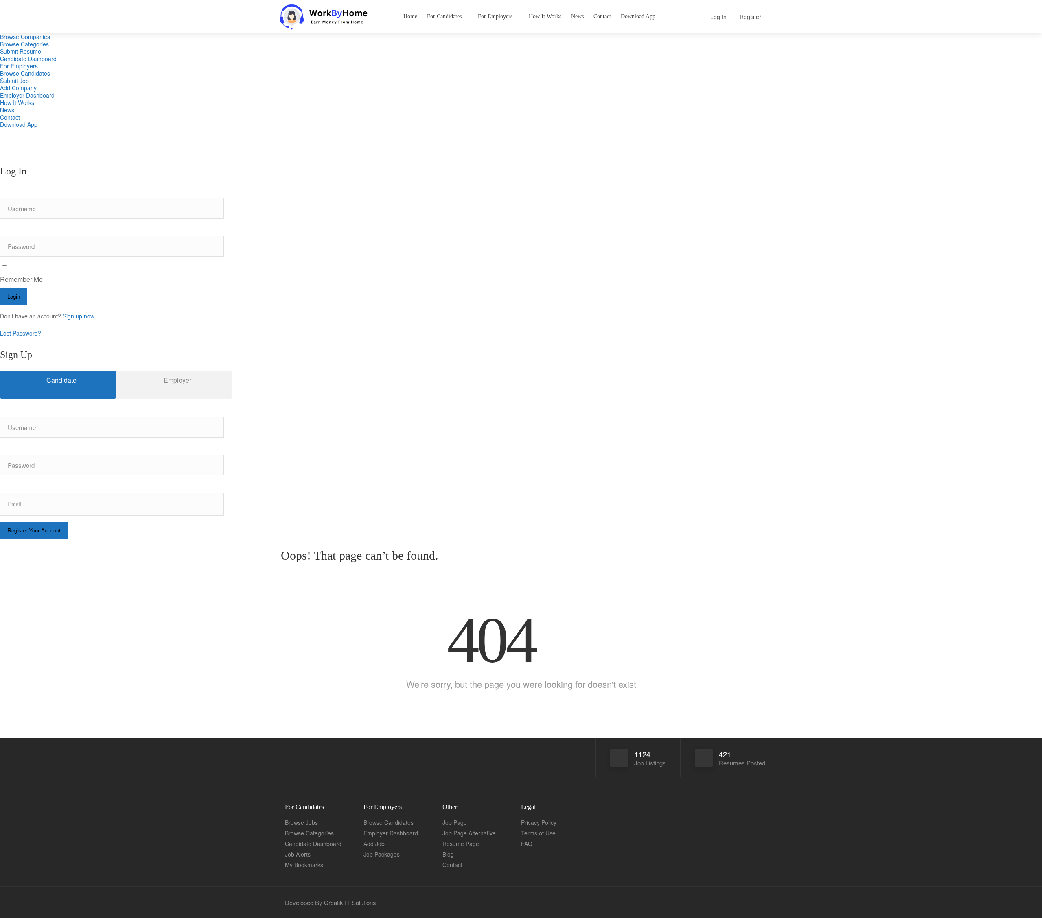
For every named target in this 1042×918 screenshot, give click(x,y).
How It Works (17, 102)
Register (749, 17)
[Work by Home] (329, 24)
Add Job (374, 844)
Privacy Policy (538, 822)
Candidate (61, 380)
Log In (718, 17)
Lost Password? (20, 333)
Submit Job (14, 80)
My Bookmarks (304, 865)
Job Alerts (298, 854)
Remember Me (21, 279)
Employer (176, 380)
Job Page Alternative (469, 833)
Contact (10, 117)
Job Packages (381, 854)
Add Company (18, 88)
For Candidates (444, 16)
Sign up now (78, 316)
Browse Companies (25, 37)
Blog (448, 854)
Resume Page (460, 844)
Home (410, 16)
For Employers (19, 66)
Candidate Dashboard (28, 59)
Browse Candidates (25, 73)
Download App (18, 124)
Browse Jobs (301, 822)
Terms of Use (538, 833)
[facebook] (747, 902)
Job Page (454, 822)
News (7, 110)
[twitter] (760, 902)
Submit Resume (20, 51)
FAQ (526, 844)
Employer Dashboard (27, 95)
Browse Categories (24, 44)
